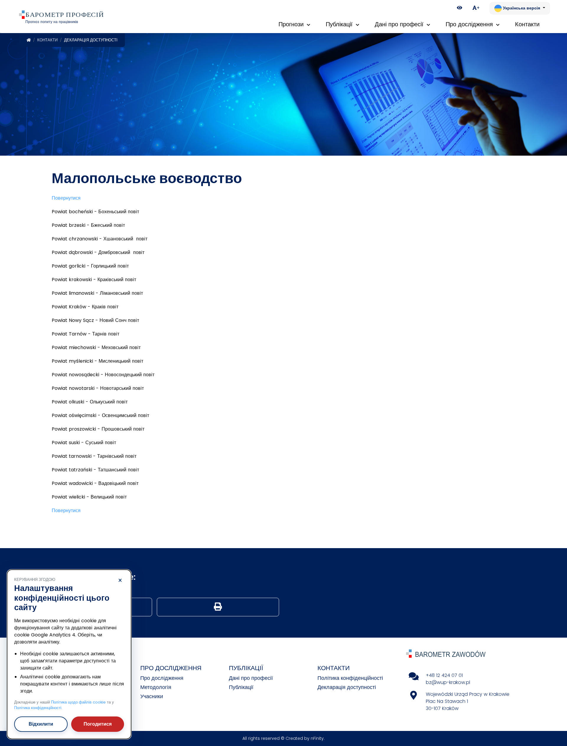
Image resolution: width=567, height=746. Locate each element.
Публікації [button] (340, 24)
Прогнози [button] (291, 24)
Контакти (47, 40)
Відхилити (41, 724)
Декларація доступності (346, 687)
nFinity (317, 738)
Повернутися (66, 198)
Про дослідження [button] (470, 24)
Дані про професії (251, 678)
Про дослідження (161, 678)
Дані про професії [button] (400, 24)
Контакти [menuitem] (527, 24)
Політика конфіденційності (350, 678)
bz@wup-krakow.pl (448, 682)
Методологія (155, 687)
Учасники (151, 696)
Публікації (241, 687)
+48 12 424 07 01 (444, 675)
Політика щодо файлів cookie (78, 702)
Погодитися (98, 724)
